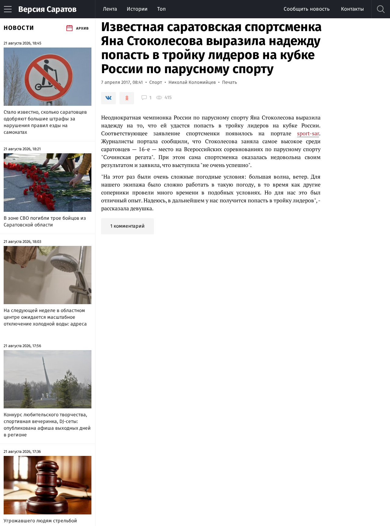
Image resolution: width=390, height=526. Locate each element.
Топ (161, 9)
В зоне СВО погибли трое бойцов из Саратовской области (45, 221)
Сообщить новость (307, 9)
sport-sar (308, 133)
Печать (229, 82)
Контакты (352, 9)
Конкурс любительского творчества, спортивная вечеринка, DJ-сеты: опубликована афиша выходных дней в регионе (47, 425)
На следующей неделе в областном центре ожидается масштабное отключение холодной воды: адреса (45, 317)
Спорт (155, 82)
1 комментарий (127, 226)
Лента (110, 9)
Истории (137, 9)
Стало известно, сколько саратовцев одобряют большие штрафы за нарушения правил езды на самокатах (45, 122)
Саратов (47, 9)
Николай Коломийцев (192, 82)
